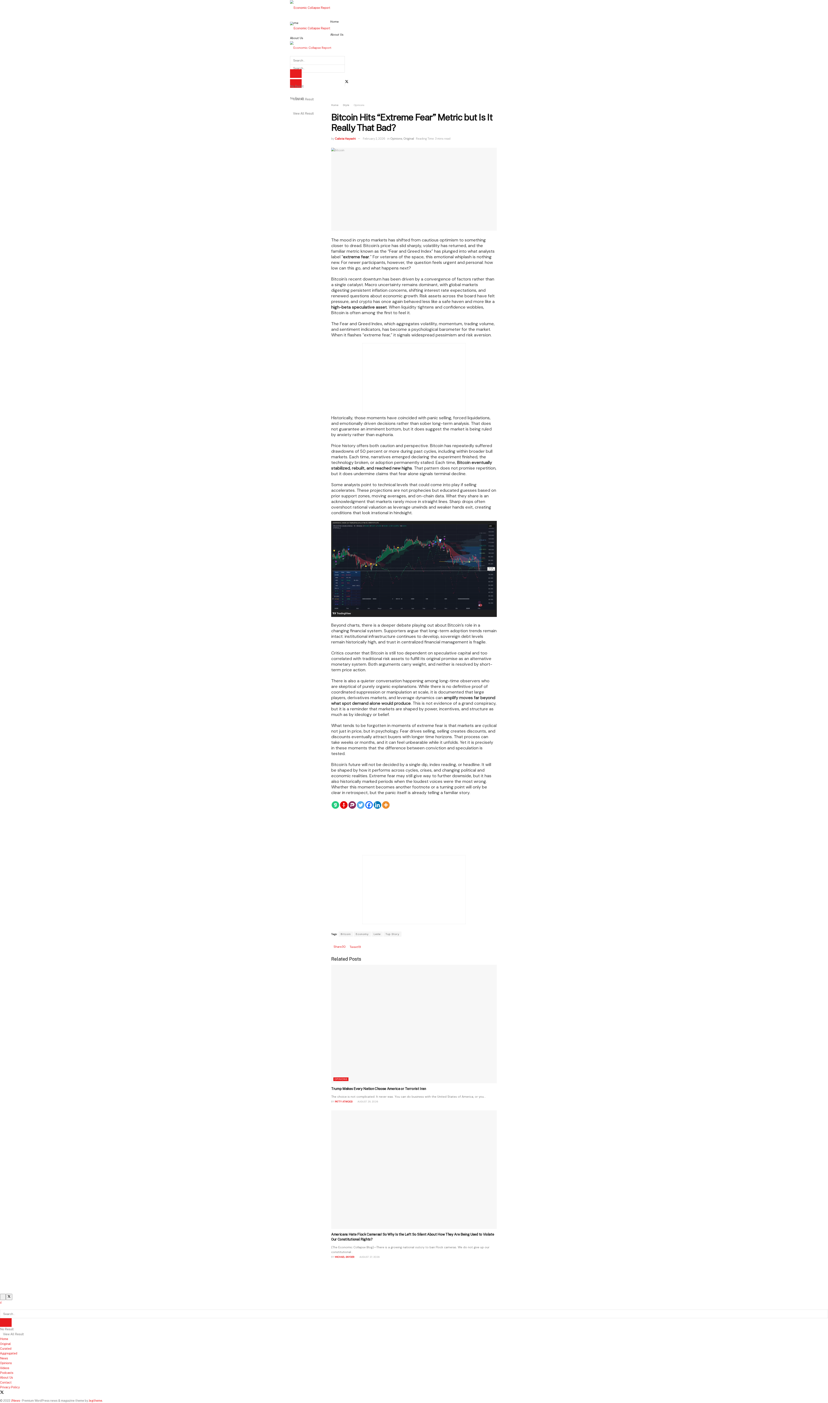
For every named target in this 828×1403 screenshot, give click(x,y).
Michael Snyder (344, 1256)
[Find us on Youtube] (9, 1392)
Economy (362, 934)
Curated (5, 1348)
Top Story (392, 934)
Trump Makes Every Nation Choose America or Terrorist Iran (378, 1089)
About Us (296, 38)
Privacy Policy (10, 1387)
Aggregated (8, 1353)
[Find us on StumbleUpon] (24, 1392)
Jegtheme (95, 1400)
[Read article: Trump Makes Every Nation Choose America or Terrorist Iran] (414, 1024)
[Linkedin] (377, 805)
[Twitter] (360, 805)
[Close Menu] (1, 1302)
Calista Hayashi (345, 138)
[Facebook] (369, 805)
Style (346, 105)
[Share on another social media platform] (362, 946)
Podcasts (6, 1373)
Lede (377, 934)
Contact (6, 1382)
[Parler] (352, 805)
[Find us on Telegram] (17, 1392)
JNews (15, 1400)
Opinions (359, 105)
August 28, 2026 (367, 1101)
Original (408, 138)
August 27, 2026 (369, 1256)
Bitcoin (346, 934)
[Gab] (335, 805)
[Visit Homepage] (310, 7)
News (4, 1358)
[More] (386, 805)
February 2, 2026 (374, 138)
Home (334, 22)
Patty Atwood (344, 1101)
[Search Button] (1, 1307)
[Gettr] (344, 805)
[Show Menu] (291, 34)
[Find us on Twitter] (346, 81)
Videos (4, 1368)
